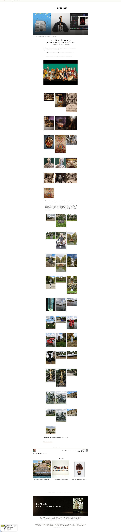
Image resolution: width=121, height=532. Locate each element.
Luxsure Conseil (62, 517)
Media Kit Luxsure (42, 517)
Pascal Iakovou (55, 44)
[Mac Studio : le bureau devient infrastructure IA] (79, 24)
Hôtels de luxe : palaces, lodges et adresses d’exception (44, 524)
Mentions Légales (55, 517)
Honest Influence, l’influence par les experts (73, 517)
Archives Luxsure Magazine (64, 525)
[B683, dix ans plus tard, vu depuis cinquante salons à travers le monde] (60, 469)
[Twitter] (58, 11)
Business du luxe (38, 525)
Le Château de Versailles (48, 441)
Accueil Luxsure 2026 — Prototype (48, 525)
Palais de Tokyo (73, 207)
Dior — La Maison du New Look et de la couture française (71, 518)
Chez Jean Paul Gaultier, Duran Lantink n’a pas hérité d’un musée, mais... (60, 31)
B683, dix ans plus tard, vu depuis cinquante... (60, 479)
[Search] (87, 3)
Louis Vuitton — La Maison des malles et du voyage (49, 519)
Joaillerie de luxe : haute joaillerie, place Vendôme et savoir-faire (73, 523)
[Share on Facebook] (61, 447)
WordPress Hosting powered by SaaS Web (60, 527)
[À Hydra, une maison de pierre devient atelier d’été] (42, 469)
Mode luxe (77, 524)
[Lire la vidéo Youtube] (60, 73)
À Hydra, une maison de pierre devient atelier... (42, 479)
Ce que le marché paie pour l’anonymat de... (79, 479)
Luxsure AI (48, 517)
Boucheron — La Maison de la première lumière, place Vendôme (50, 518)
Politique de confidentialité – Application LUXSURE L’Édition (64, 524)
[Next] (7, 1)
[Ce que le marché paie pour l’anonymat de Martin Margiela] (79, 469)
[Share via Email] (67, 447)
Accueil (34, 36)
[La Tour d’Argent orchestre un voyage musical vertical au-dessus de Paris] (42, 24)
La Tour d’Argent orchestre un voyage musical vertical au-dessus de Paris (42, 31)
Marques (57, 525)
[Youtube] (62, 11)
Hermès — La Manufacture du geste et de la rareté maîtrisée (70, 519)
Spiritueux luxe (83, 524)
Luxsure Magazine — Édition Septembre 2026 (78, 525)
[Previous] (6, 1)
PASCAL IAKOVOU (37, 33)
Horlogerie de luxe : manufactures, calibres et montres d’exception (49, 523)
